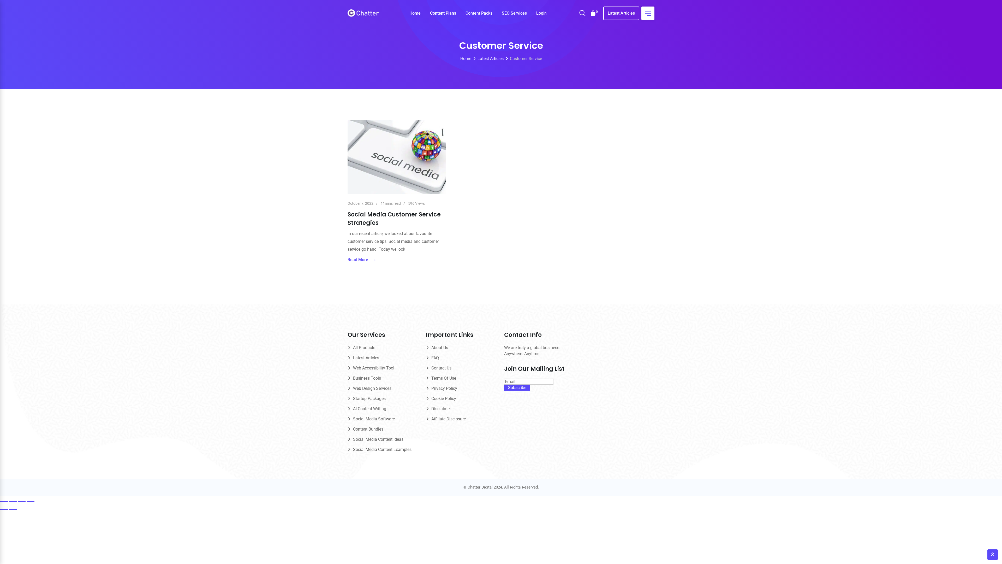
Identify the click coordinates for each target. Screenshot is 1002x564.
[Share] (22, 501)
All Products (364, 347)
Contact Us (441, 368)
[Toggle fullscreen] (13, 501)
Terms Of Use (443, 378)
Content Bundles (368, 429)
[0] (593, 13)
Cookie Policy (443, 398)
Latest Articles (621, 13)
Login (541, 13)
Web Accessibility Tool (373, 368)
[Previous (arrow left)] (4, 509)
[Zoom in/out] (4, 501)
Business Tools (367, 378)
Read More (358, 259)
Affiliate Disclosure (448, 418)
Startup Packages (369, 398)
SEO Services (514, 13)
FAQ (435, 357)
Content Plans (443, 13)
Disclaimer (441, 408)
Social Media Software (374, 418)
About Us (439, 347)
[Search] (582, 13)
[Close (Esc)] (30, 501)
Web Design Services (372, 388)
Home (415, 13)
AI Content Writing (369, 408)
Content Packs (479, 13)
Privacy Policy (444, 388)
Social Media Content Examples (382, 449)
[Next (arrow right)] (13, 509)
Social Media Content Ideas (378, 439)
